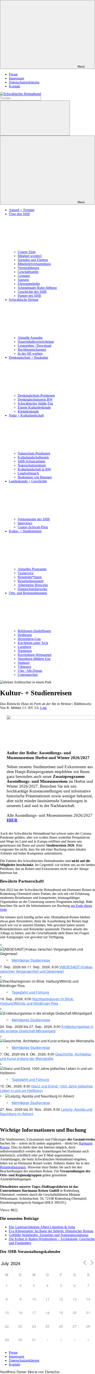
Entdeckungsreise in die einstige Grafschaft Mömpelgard (46, 1028)
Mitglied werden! (30, 256)
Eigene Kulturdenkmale (34, 407)
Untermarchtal (28, 675)
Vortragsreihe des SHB (34, 519)
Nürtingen (25, 651)
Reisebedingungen (31, 581)
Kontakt (14, 86)
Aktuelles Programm (32, 569)
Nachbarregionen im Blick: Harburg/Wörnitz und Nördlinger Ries (37, 1001)
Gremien (24, 276)
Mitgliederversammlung (34, 264)
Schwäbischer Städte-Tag (35, 403)
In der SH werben (30, 353)
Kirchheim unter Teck (33, 643)
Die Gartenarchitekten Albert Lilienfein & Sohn (42, 1227)
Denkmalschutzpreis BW (35, 399)
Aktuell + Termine (21, 210)
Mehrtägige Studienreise (31, 960)
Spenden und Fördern (33, 260)
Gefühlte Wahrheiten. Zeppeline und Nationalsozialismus (48, 1235)
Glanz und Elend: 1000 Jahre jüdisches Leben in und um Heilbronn (46, 1088)
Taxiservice (26, 573)
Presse (13, 74)
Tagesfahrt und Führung (30, 992)
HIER (12, 820)
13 (75, 1299)
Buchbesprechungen (32, 349)
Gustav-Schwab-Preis (33, 527)
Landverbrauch (28, 473)
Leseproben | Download (34, 345)
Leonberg (24, 647)
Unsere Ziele (27, 252)
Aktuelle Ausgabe (30, 337)
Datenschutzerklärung (24, 82)
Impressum (16, 78)
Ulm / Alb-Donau (30, 671)
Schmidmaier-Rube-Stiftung (37, 288)
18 (47, 1312)
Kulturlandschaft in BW (34, 469)
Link (43, 708)
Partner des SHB (29, 296)
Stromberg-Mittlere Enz (34, 659)
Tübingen (24, 667)
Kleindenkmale (28, 411)
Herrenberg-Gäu (29, 639)
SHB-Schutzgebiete (31, 461)
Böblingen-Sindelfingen (34, 631)
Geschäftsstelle (28, 272)
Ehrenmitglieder (29, 284)
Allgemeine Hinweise (33, 585)
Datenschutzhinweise (32, 589)
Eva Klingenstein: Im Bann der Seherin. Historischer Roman (51, 1231)
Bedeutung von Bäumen (35, 477)
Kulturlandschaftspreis (33, 457)
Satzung (23, 280)
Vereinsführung (28, 268)
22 (7, 1326)
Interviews (25, 523)
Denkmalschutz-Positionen (36, 395)
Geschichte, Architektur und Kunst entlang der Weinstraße (45, 1056)
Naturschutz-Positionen (34, 453)
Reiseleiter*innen (30, 577)
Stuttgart (23, 663)
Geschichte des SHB (32, 292)
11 (47, 1299)
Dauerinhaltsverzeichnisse (36, 341)
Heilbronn (25, 635)
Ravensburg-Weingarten (34, 655)
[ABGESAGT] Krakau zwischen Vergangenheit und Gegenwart (46, 969)
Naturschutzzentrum (32, 465)
